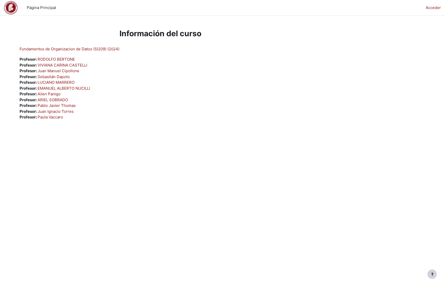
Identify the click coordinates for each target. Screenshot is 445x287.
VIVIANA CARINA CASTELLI (62, 65)
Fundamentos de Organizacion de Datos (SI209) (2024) (69, 49)
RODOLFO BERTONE (56, 59)
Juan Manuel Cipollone (58, 70)
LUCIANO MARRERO (56, 82)
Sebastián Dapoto (54, 76)
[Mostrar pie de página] (432, 274)
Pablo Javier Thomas (57, 105)
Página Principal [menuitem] (41, 7)
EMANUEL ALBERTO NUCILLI (64, 88)
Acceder (433, 7)
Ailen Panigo (49, 93)
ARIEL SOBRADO (53, 99)
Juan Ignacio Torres (56, 111)
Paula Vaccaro (50, 117)
